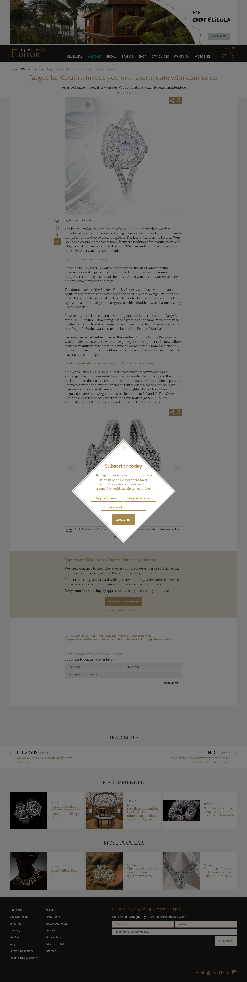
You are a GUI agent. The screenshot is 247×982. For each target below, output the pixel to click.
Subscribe (123, 519)
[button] (123, 448)
